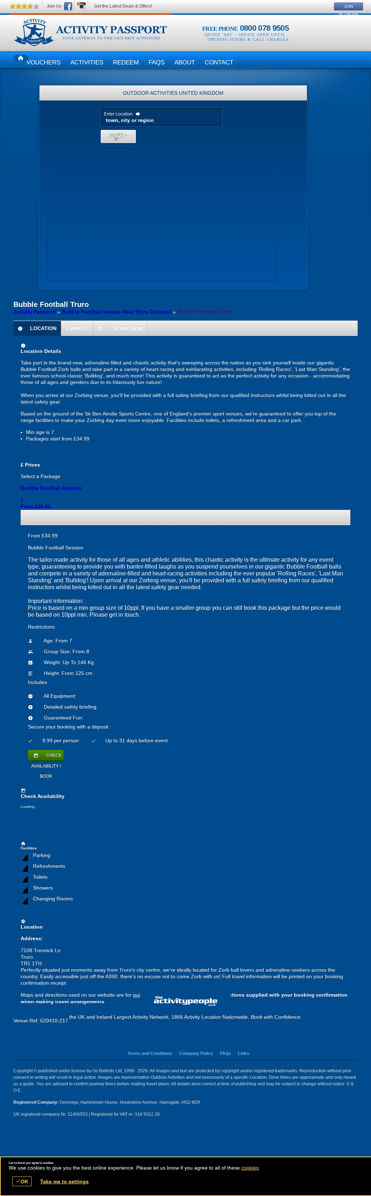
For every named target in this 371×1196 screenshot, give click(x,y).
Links (243, 1053)
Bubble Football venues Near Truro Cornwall (116, 312)
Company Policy (196, 1053)
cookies (250, 1168)
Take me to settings (64, 1181)
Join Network (348, 7)
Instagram (81, 6)
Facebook (68, 6)
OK (22, 1181)
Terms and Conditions (150, 1053)
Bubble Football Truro (90, 33)
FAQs (225, 1053)
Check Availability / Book (46, 757)
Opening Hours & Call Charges (248, 39)
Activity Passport (34, 312)
